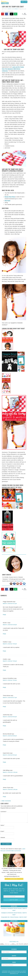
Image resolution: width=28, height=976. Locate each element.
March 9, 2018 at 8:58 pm (10, 735)
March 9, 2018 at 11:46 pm (10, 772)
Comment (4, 811)
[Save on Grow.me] (19, 14)
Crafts (3, 11)
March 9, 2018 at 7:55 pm (10, 680)
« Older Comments (6, 801)
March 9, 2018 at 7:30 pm (10, 661)
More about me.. (14, 878)
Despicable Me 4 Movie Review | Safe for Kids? (14, 917)
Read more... (20, 581)
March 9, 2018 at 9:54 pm (10, 755)
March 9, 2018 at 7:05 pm (10, 643)
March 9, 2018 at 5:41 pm (10, 603)
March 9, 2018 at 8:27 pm (10, 697)
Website (3, 837)
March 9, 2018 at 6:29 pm (10, 624)
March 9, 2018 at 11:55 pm (10, 789)
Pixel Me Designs (21, 972)
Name (3, 825)
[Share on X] (11, 14)
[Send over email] (15, 14)
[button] (24, 2)
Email (2, 831)
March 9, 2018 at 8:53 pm (10, 716)
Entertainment (10, 11)
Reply (4, 614)
